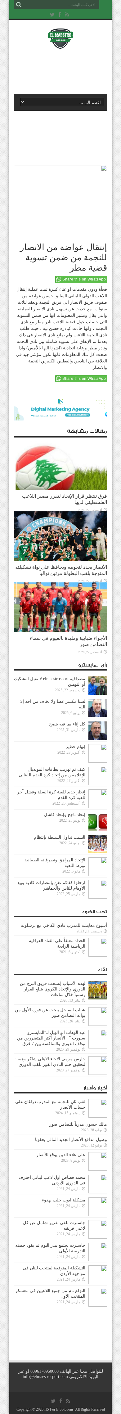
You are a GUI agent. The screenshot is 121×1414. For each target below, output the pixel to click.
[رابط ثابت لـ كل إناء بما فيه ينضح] (97, 738)
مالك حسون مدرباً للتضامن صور (78, 1124)
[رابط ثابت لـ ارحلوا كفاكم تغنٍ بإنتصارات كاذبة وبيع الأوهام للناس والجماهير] (97, 897)
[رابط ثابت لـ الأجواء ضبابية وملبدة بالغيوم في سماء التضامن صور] (60, 630)
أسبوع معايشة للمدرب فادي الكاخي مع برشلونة (62, 925)
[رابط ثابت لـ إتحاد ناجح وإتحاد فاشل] (97, 829)
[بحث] (18, 4)
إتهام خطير (75, 746)
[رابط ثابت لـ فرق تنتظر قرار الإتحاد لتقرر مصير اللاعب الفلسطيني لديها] (60, 488)
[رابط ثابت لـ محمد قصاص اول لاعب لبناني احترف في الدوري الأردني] (97, 1192)
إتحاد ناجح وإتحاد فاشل (64, 814)
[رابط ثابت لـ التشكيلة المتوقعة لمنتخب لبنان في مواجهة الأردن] (97, 1282)
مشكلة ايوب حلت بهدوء (63, 1200)
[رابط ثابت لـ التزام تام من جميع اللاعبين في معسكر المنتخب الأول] (97, 1305)
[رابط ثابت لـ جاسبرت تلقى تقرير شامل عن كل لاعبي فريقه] (97, 1237)
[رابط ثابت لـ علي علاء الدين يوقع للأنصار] (97, 1169)
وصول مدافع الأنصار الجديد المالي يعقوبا (71, 1139)
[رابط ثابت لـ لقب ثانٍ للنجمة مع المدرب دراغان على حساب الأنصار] (97, 1116)
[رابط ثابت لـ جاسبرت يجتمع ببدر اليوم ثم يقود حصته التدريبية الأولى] (97, 1260)
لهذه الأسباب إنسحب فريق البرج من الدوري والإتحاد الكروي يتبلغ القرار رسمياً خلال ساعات (52, 989)
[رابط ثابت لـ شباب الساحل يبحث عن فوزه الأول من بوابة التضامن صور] (97, 1024)
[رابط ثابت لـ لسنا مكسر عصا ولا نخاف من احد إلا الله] (97, 716)
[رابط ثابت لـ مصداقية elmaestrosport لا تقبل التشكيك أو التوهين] (97, 693)
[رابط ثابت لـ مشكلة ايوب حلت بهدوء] (97, 1214)
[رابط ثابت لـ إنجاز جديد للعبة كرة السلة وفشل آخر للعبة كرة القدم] (97, 806)
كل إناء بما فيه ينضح (67, 724)
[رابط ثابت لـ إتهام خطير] (97, 761)
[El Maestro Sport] (60, 45)
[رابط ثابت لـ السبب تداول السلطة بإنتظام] (97, 852)
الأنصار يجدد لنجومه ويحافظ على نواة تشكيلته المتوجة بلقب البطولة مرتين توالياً (61, 570)
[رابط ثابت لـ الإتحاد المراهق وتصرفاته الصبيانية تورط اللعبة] (97, 874)
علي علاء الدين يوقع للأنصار (60, 1154)
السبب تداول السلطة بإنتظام (59, 837)
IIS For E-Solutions (59, 1409)
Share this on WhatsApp (84, 279)
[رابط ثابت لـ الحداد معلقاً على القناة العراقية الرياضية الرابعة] (97, 955)
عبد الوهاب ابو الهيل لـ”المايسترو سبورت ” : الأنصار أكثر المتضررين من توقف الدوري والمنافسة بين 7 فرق (51, 1038)
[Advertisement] (63, 70)
